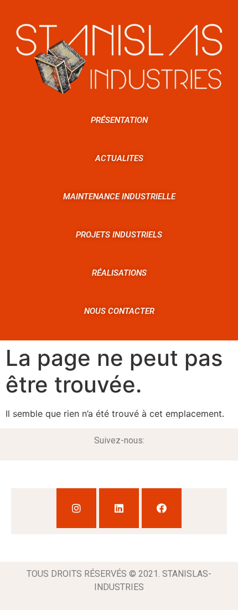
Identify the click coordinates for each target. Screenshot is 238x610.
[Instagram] (76, 508)
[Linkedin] (119, 508)
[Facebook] (162, 508)
